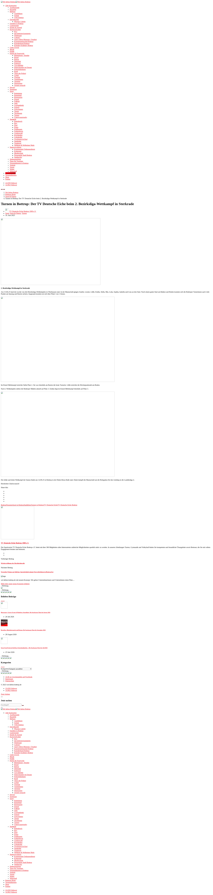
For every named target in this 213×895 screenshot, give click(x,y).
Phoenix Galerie (20, 22)
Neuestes (9, 505)
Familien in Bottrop (16, 23)
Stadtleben (27, 505)
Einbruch (17, 63)
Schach (16, 107)
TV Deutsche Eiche (51, 505)
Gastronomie (14, 25)
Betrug (16, 59)
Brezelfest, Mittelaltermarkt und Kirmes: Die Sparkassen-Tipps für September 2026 (23, 630)
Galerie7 (17, 37)
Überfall (17, 77)
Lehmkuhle (18, 137)
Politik (12, 51)
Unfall (16, 75)
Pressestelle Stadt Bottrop (23, 155)
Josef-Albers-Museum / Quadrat (25, 39)
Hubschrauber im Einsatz (23, 67)
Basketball (18, 95)
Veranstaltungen (11, 175)
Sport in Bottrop (18, 505)
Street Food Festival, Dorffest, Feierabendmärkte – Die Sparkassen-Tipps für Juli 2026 (24, 647)
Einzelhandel (14, 20)
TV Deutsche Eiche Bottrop (67, 505)
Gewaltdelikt (18, 65)
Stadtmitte (17, 141)
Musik (12, 49)
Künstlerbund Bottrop (22, 43)
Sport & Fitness (15, 213)
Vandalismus (18, 79)
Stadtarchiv (18, 157)
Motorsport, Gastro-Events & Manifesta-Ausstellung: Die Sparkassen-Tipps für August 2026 (25, 612)
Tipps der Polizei (20, 73)
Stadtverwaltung (15, 147)
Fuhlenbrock (18, 131)
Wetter (12, 169)
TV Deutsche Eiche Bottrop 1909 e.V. (22, 211)
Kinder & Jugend (16, 27)
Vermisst (17, 81)
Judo (16, 103)
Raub (16, 71)
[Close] (2, 696)
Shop (7, 177)
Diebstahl (17, 61)
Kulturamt (17, 151)
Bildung (12, 12)
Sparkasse (13, 89)
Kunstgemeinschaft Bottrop (23, 41)
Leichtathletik (19, 105)
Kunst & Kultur (15, 29)
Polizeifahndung (20, 69)
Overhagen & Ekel (20, 139)
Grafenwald (18, 133)
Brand (16, 57)
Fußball (17, 101)
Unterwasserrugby (20, 117)
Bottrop (3, 505)
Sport (12, 91)
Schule (16, 16)
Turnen (16, 115)
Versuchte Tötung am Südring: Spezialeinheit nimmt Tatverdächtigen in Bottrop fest (27, 572)
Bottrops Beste (10, 173)
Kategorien (5, 669)
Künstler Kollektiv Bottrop (23, 45)
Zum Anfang (5, 694)
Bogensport (18, 97)
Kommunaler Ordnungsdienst (24, 149)
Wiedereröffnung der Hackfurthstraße (13, 563)
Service (12, 87)
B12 (15, 31)
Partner (7, 179)
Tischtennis (18, 113)
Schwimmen (18, 109)
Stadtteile (13, 119)
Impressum (9, 679)
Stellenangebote (15, 159)
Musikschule (18, 153)
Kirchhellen (18, 135)
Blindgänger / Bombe (21, 55)
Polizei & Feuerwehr (17, 53)
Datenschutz (9, 681)
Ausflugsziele (14, 8)
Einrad (16, 99)
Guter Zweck (14, 47)
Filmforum (18, 35)
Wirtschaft (13, 171)
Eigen (16, 127)
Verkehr (12, 165)
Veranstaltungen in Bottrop (19, 163)
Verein (12, 167)
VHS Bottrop (19, 18)
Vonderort (17, 143)
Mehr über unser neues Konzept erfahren (15, 584)
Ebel (15, 125)
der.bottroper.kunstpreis (22, 33)
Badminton (18, 93)
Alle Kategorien (11, 6)
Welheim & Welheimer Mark (24, 145)
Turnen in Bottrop (37, 505)
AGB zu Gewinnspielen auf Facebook (18, 677)
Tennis (16, 111)
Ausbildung (18, 14)
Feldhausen (18, 129)
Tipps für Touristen (16, 161)
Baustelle (13, 10)
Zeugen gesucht (19, 85)
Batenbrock (18, 121)
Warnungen (18, 83)
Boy (15, 123)
